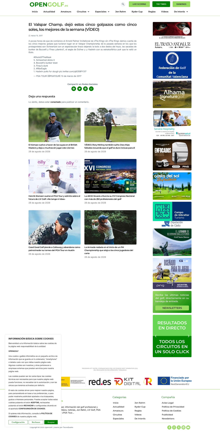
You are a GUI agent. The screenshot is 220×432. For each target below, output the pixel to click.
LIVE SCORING (139, 4)
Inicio (35, 11)
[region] (33, 381)
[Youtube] (188, 427)
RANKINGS (181, 4)
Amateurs (66, 11)
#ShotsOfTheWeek (42, 57)
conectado (55, 102)
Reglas (151, 11)
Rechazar (36, 422)
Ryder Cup (137, 11)
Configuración (18, 422)
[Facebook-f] (169, 427)
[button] (123, 4)
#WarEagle (41, 68)
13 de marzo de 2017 (71, 76)
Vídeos (164, 11)
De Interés (179, 11)
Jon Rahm (120, 11)
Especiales (100, 11)
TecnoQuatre (68, 427)
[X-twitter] (179, 427)
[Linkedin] (183, 427)
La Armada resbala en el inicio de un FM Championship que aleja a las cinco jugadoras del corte (108, 250)
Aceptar (51, 422)
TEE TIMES (161, 4)
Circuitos (81, 11)
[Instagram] (174, 427)
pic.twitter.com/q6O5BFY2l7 (72, 71)
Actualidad (49, 11)
